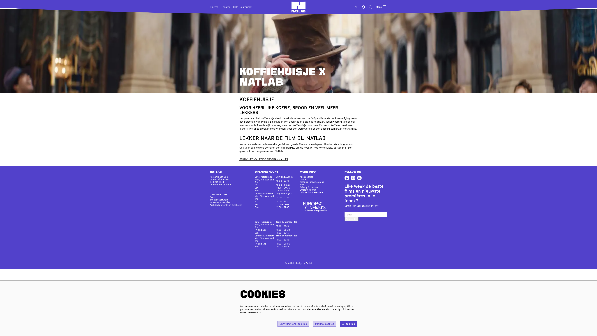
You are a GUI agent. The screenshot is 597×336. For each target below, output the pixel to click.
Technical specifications (312, 182)
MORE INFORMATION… (251, 312)
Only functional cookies (293, 323)
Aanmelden (351, 219)
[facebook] (347, 178)
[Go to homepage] (298, 7)
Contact (304, 179)
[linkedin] (359, 178)
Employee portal (308, 189)
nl (356, 7)
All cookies (348, 323)
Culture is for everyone (311, 192)
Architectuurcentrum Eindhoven (226, 205)
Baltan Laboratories (220, 202)
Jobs (302, 184)
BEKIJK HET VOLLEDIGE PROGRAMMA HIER (263, 159)
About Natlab (306, 176)
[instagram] (353, 178)
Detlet (309, 263)
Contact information (220, 184)
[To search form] (370, 7)
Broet (213, 197)
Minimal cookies (324, 323)
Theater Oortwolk (219, 199)
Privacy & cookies (309, 187)
